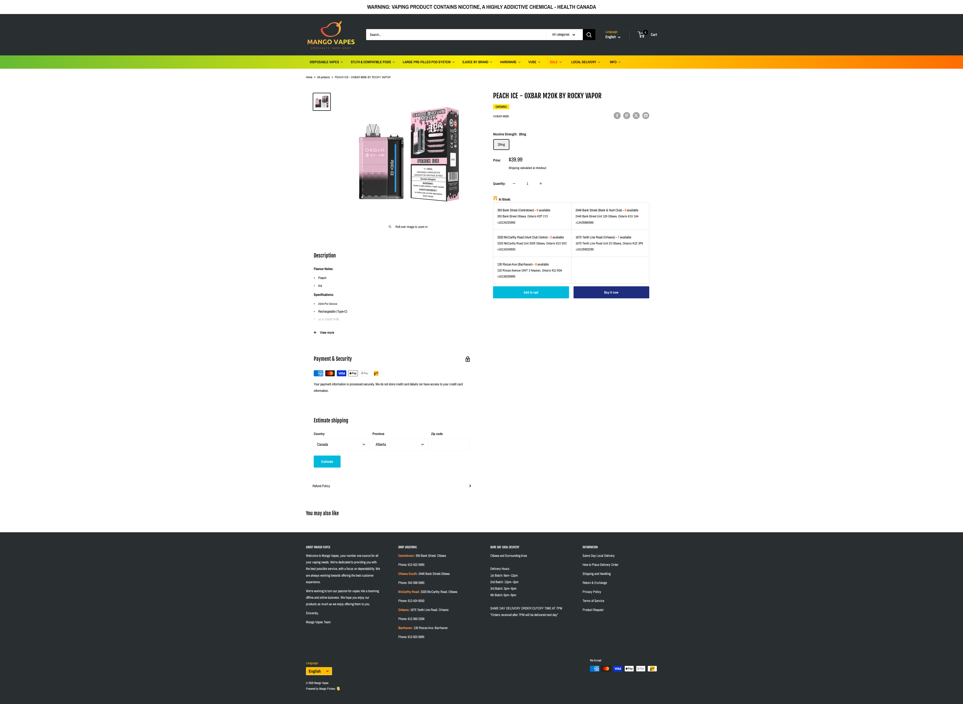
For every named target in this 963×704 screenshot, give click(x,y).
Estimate (327, 461)
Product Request (593, 609)
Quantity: (499, 183)
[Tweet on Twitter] (636, 115)
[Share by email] (645, 115)
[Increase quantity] (540, 183)
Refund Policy (321, 486)
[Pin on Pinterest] (626, 115)
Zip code (437, 433)
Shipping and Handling (597, 573)
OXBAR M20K (501, 116)
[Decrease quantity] (514, 183)
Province (378, 433)
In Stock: (505, 199)
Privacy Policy (592, 591)
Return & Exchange (595, 582)
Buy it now (611, 292)
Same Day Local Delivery (599, 555)
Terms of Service (593, 600)
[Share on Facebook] (617, 115)
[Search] (589, 34)
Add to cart (531, 292)
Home (309, 77)
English (315, 671)
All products (323, 77)
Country (319, 433)
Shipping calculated (520, 167)
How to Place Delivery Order (600, 564)
